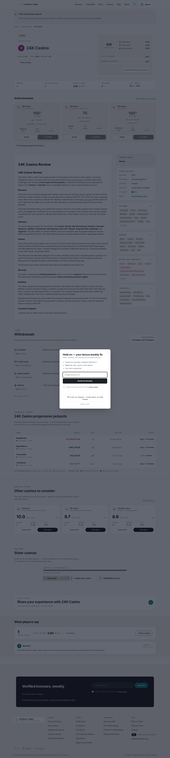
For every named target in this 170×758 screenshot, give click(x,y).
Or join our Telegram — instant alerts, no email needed (86, 398)
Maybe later (85, 404)
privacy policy (93, 387)
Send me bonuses (85, 381)
